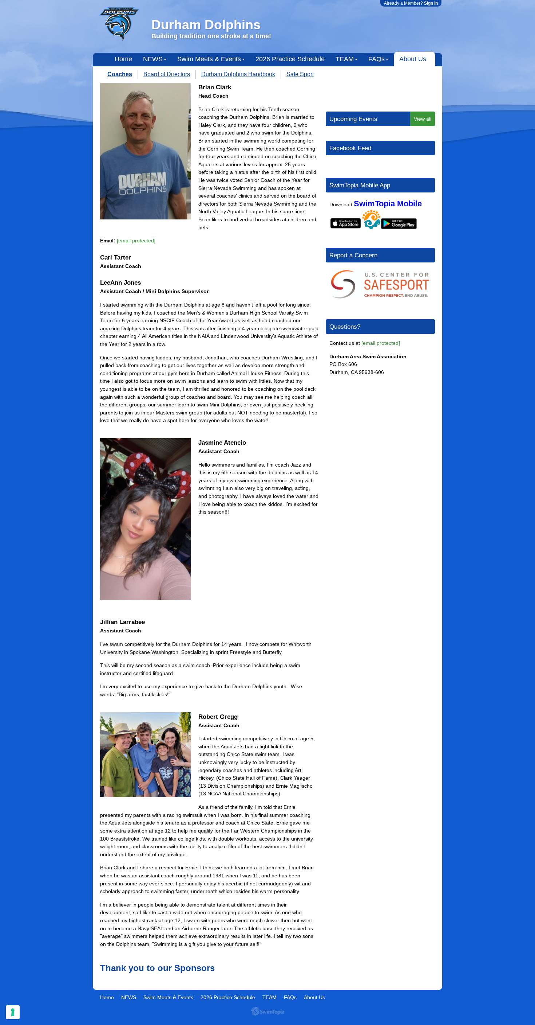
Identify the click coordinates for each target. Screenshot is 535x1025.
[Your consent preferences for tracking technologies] (13, 1012)
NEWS (153, 59)
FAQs (376, 59)
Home (123, 59)
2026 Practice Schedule (290, 59)
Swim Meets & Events (209, 59)
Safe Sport (300, 74)
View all (422, 119)
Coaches (119, 74)
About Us (412, 59)
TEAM (345, 59)
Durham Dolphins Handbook (238, 74)
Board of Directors (166, 74)
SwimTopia (267, 1011)
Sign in (431, 3)
